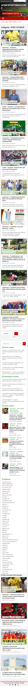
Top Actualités (17, 44)
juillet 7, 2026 (5, 322)
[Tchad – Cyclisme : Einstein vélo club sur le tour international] (14, 158)
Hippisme (4, 521)
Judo (3, 526)
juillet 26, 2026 (5, 82)
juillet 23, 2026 (5, 143)
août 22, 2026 (12, 421)
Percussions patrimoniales (8, 541)
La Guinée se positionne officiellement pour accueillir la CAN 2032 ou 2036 (16, 443)
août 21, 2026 (12, 447)
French (17, 0)
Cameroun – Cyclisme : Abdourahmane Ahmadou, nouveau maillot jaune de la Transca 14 (13, 49)
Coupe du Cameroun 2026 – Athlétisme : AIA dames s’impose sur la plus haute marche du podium (13, 318)
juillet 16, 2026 (5, 263)
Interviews (4, 525)
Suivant (14, 337)
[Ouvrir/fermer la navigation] (3, 18)
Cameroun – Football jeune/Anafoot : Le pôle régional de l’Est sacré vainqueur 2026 (13, 139)
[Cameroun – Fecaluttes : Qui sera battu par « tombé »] (14, 217)
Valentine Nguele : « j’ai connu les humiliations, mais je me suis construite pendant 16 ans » (17, 470)
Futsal (3, 515)
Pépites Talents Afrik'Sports (9, 539)
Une (23, 313)
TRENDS (13, 193)
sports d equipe (7, 73)
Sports (20, 71)
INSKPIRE (22, 683)
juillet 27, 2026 (5, 53)
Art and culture (5, 485)
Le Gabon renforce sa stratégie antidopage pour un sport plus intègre (17, 456)
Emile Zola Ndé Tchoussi (15, 435)
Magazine (12, 453)
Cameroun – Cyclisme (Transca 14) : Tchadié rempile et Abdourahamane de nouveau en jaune (13, 352)
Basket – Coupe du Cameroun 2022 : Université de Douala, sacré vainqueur (13, 401)
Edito (3, 504)
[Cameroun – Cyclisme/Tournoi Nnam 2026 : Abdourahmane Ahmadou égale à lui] (14, 277)
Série (3, 551)
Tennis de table (6, 562)
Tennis (3, 560)
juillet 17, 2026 (5, 230)
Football (20, 132)
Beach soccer (5, 495)
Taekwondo (5, 558)
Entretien (4, 508)
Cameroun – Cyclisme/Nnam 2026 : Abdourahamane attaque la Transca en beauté (13, 78)
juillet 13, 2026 (5, 292)
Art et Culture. (5, 487)
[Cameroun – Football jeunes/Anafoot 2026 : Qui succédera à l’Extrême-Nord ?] (14, 187)
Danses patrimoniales (7, 502)
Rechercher (24, 343)
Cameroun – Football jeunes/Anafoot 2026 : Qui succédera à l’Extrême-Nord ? (13, 198)
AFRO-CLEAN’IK (13, 42)
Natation (4, 536)
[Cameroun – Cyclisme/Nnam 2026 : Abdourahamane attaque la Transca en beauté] (14, 67)
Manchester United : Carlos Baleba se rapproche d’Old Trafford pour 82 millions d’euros (12, 358)
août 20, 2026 (12, 473)
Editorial (4, 506)
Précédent (5, 333)
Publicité (4, 545)
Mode (3, 532)
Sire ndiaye (5, 388)
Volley (3, 573)
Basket (4, 493)
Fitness (4, 512)
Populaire (12, 425)
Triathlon (4, 567)
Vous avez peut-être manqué (12, 575)
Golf (3, 517)
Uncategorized (5, 569)
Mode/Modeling (6, 534)
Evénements (20, 451)
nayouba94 (12, 53)
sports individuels (7, 44)
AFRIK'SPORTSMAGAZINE (15, 681)
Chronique (4, 498)
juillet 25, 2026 (5, 112)
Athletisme (21, 309)
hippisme (4, 523)
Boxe (3, 497)
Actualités (5, 42)
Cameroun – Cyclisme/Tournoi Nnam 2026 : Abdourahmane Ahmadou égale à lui (14, 289)
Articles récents (8, 406)
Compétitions (5, 500)
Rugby (3, 547)
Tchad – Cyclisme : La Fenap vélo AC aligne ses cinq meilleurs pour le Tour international (13, 108)
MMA (3, 530)
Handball (4, 519)
